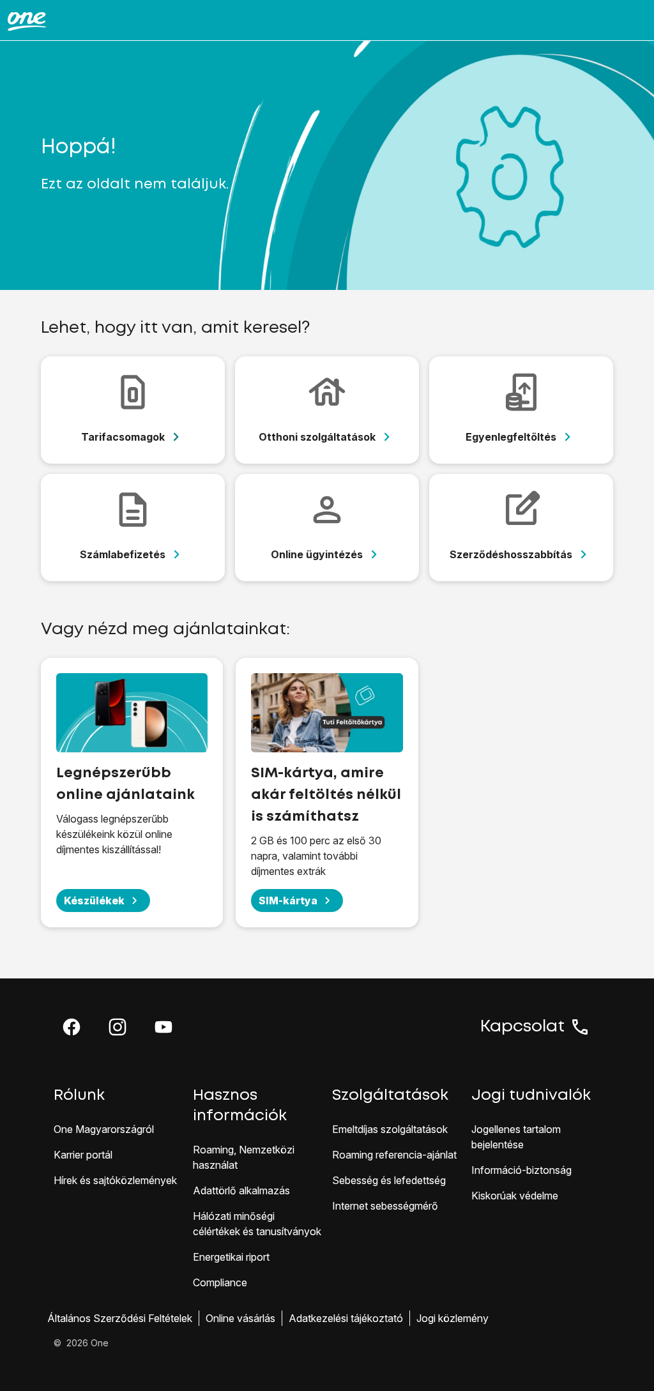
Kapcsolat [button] (522, 1027)
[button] (71, 1027)
